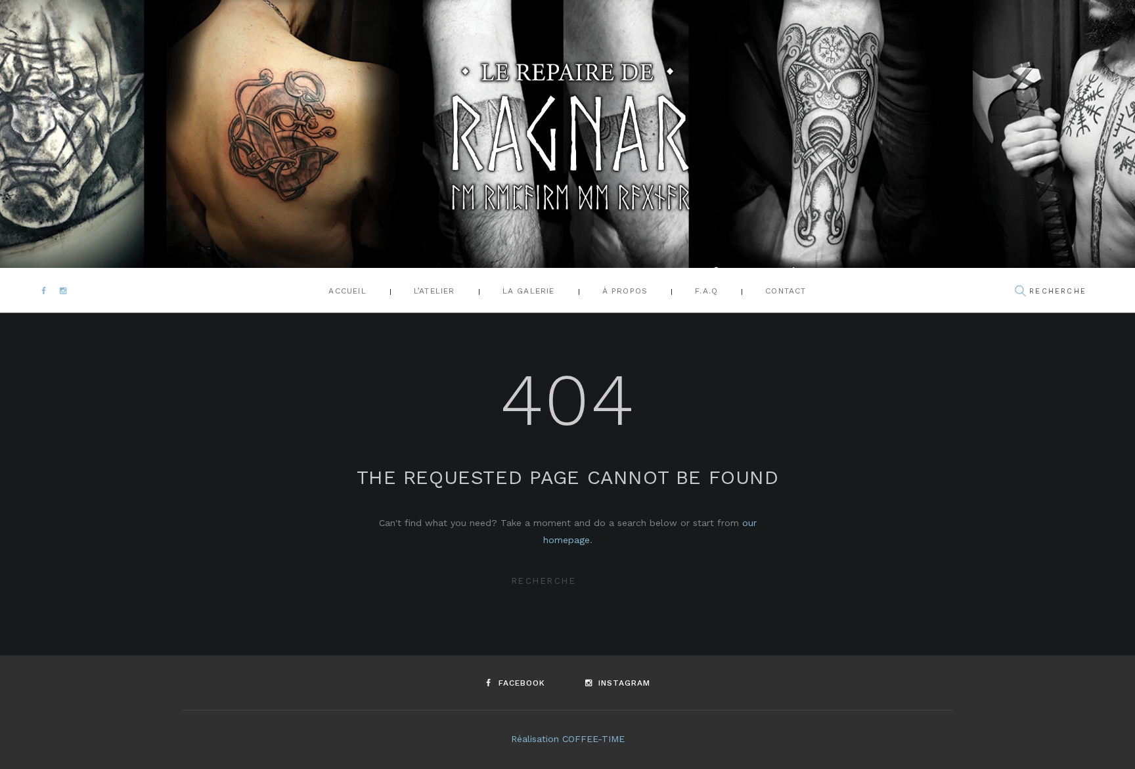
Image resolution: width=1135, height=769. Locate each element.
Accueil (347, 291)
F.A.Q (706, 291)
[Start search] (1020, 292)
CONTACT (785, 291)
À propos (625, 291)
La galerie (528, 291)
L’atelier (434, 291)
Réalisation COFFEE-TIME (568, 739)
